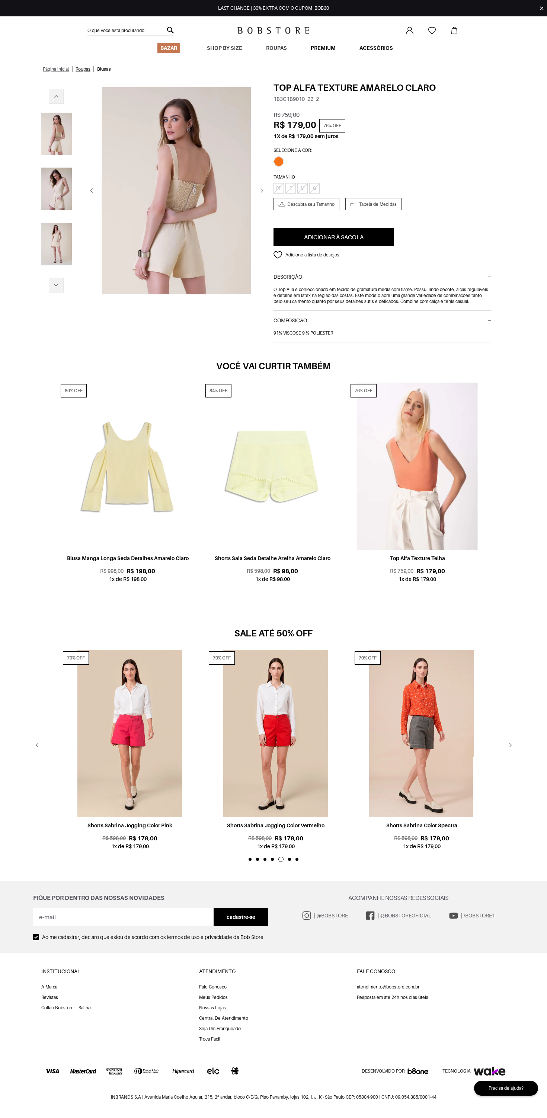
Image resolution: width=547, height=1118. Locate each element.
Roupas (276, 48)
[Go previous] (91, 190)
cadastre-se (241, 917)
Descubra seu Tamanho (311, 204)
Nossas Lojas (212, 1007)
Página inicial (56, 69)
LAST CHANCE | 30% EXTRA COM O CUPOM (273, 8)
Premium (323, 48)
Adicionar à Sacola (334, 237)
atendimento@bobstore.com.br (388, 987)
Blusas (104, 69)
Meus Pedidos (213, 997)
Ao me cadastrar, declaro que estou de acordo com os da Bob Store (152, 937)
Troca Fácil (209, 1039)
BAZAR (168, 48)
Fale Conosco (213, 987)
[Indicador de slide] (250, 859)
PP (278, 188)
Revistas (49, 997)
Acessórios (376, 48)
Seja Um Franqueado (220, 1028)
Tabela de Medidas (378, 204)
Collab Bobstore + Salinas (67, 1007)
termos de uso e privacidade (199, 937)
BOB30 (321, 8)
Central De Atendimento (223, 1018)
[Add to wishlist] (278, 254)
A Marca (49, 987)
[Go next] (261, 190)
